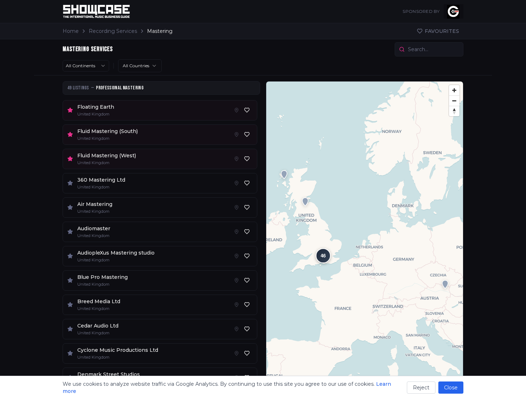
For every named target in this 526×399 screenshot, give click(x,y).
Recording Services (113, 31)
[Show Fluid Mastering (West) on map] (236, 159)
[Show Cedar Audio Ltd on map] (236, 329)
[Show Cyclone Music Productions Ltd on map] (236, 353)
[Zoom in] (454, 90)
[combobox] (86, 66)
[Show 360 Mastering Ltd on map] (236, 183)
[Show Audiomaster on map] (236, 232)
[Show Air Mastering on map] (236, 207)
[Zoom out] (454, 100)
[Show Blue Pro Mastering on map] (236, 280)
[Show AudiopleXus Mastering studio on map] (236, 256)
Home (71, 31)
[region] (364, 237)
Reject (421, 387)
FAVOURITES (442, 31)
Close (451, 387)
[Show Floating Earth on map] (236, 110)
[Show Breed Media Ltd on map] (236, 305)
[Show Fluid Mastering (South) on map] (236, 134)
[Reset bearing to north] (454, 111)
